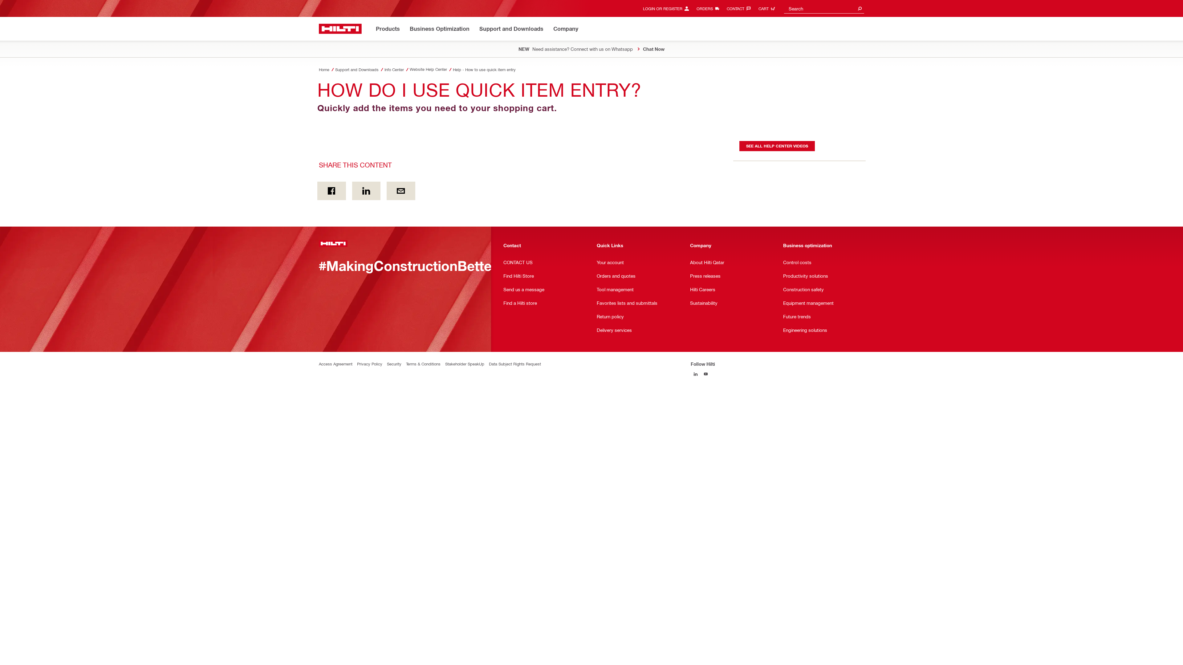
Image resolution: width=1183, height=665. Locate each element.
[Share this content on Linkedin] (366, 191)
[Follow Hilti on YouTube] (706, 374)
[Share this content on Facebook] (331, 191)
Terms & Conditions (423, 363)
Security (394, 363)
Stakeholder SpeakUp (464, 363)
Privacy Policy (369, 363)
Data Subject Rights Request (515, 363)
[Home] (340, 29)
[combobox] (824, 8)
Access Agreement (335, 363)
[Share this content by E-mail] (401, 191)
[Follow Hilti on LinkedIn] (696, 374)
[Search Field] (860, 8)
